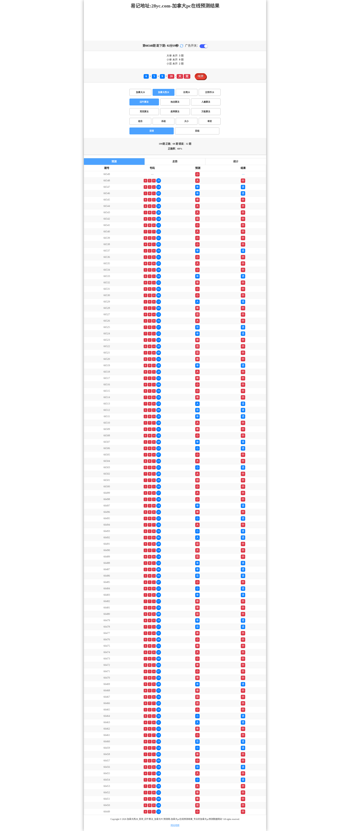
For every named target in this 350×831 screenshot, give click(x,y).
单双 (209, 121)
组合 (140, 121)
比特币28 (209, 92)
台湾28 (186, 92)
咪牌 (200, 76)
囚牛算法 (144, 102)
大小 (186, 121)
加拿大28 (140, 92)
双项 (151, 131)
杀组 (163, 121)
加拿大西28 (163, 92)
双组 (197, 131)
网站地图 (175, 825)
